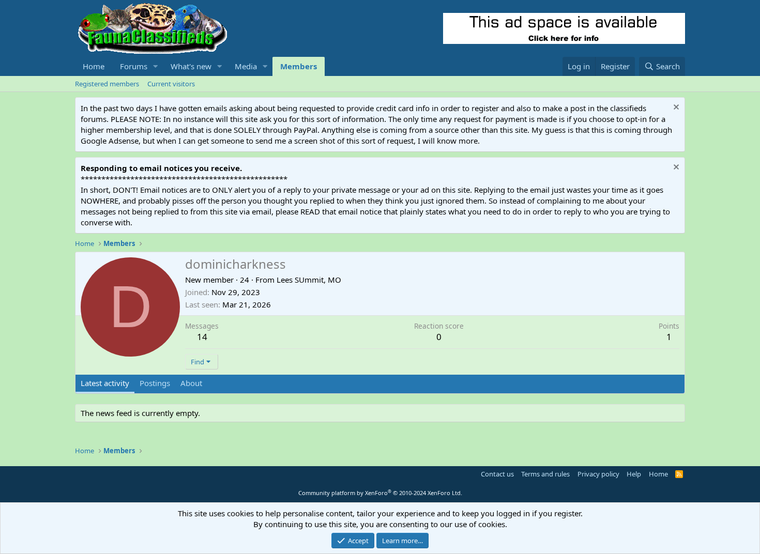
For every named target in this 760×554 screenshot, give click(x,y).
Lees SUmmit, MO (309, 279)
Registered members (107, 83)
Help (634, 474)
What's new (191, 66)
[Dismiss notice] (675, 108)
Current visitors (171, 83)
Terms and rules (545, 474)
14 (202, 337)
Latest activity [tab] (105, 383)
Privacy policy (598, 474)
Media (246, 66)
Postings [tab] (155, 383)
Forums (133, 66)
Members (298, 66)
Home (93, 66)
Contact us (497, 474)
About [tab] (191, 383)
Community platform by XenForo (380, 493)
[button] (155, 66)
